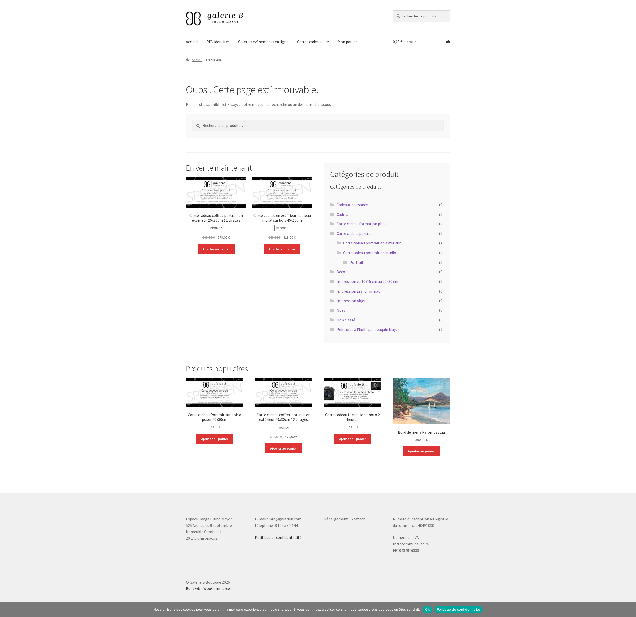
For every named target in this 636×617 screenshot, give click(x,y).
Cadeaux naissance (352, 204)
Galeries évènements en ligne (263, 41)
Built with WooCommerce (208, 588)
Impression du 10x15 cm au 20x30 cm (367, 281)
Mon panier (347, 41)
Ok (427, 609)
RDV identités (218, 41)
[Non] (629, 609)
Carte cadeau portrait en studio (369, 252)
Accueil (192, 41)
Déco (341, 271)
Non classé (346, 319)
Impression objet (351, 300)
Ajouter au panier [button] (216, 249)
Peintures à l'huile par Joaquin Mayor (368, 329)
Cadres (342, 214)
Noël (341, 310)
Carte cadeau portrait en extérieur (372, 242)
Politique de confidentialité (278, 537)
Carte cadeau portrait (355, 233)
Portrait (357, 262)
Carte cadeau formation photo (363, 223)
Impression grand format (358, 291)
